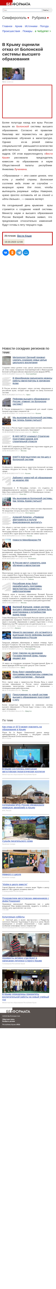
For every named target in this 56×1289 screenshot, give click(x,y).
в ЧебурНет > (43, 31)
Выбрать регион (8, 1021)
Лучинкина (20, 169)
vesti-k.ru (10, 82)
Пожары (27, 31)
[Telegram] (19, 252)
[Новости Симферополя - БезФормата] (15, 3)
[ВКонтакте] (5, 252)
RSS (18, 1024)
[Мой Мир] (26, 252)
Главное (7, 26)
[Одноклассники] (12, 252)
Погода (44, 26)
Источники (31, 26)
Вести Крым (24, 235)
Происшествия (11, 31)
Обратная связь (8, 1019)
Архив (18, 26)
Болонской (22, 126)
